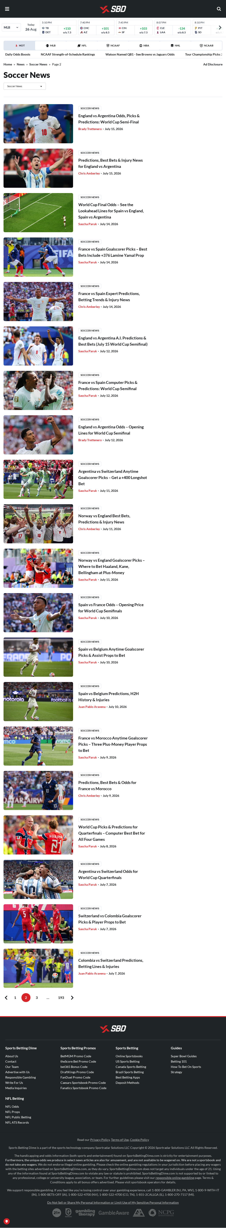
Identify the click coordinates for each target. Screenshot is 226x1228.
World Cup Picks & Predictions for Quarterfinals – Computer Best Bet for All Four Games (111, 833)
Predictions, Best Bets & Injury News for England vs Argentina (110, 163)
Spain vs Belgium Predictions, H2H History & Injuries (108, 696)
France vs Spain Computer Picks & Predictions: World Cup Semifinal (107, 385)
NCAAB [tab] (208, 45)
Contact (10, 1061)
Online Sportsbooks (129, 1056)
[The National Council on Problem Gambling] (161, 1213)
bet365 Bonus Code (73, 1067)
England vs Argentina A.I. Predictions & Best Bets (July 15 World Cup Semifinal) (112, 341)
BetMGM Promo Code (75, 1056)
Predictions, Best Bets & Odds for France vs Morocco (107, 785)
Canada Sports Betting (131, 1067)
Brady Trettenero (90, 129)
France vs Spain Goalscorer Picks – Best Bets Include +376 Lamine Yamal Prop (112, 252)
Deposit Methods (127, 1082)
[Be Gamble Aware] (114, 1213)
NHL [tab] (177, 45)
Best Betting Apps (128, 1077)
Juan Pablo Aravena (92, 707)
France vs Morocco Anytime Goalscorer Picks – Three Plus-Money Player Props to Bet (113, 744)
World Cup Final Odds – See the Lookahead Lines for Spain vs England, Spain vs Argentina (111, 210)
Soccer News (38, 64)
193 (61, 997)
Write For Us (14, 1082)
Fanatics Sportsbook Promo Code (83, 1088)
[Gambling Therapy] (85, 1213)
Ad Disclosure (212, 64)
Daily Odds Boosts (17, 54)
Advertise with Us (17, 1072)
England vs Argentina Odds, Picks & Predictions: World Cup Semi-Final (109, 118)
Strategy (176, 1072)
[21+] (57, 1212)
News (20, 64)
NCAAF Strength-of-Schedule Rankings (68, 54)
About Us (11, 1056)
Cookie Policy (139, 1140)
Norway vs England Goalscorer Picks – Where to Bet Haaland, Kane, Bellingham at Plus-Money (111, 566)
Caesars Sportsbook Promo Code (83, 1082)
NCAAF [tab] (115, 45)
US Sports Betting (127, 1061)
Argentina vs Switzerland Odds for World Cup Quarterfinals (108, 874)
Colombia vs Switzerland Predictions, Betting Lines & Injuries (110, 963)
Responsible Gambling (20, 1077)
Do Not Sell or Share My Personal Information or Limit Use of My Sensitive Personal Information (113, 1202)
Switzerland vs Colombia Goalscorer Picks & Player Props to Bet (109, 918)
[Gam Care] (68, 1212)
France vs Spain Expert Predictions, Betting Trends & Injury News (109, 296)
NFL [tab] (84, 45)
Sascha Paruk (88, 224)
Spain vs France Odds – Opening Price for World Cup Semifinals (111, 607)
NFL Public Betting (18, 1117)
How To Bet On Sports (186, 1067)
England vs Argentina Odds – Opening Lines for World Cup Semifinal (111, 429)
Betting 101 (179, 1061)
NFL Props (12, 1112)
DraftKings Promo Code (77, 1072)
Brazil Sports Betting (130, 1072)
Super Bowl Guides (184, 1056)
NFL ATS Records (17, 1122)
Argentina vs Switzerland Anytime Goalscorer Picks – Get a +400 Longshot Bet (112, 477)
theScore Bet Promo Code (78, 1061)
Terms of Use (120, 1140)
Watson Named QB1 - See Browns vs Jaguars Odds (140, 54)
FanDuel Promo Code (75, 1077)
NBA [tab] (146, 45)
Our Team (12, 1067)
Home (8, 64)
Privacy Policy (100, 1140)
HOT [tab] (20, 47)
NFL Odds (12, 1106)
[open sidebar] (7, 8)
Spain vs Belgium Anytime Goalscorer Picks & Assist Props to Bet (111, 652)
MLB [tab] (53, 45)
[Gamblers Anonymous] (139, 1213)
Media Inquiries (16, 1088)
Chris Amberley (89, 173)
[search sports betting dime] (218, 8)
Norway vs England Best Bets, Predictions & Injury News (104, 518)
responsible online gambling (175, 1178)
